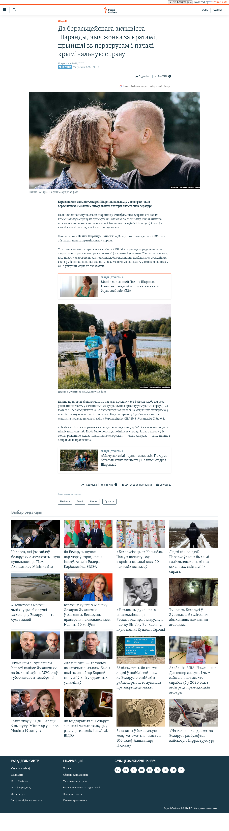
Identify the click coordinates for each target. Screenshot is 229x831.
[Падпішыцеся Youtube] (141, 770)
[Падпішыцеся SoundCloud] (157, 770)
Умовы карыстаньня (75, 800)
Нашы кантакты (72, 794)
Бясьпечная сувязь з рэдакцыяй (81, 788)
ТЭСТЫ (204, 10)
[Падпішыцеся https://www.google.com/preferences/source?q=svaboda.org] (117, 770)
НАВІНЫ (217, 10)
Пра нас (67, 768)
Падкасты (17, 775)
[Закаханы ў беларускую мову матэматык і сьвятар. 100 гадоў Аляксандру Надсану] (141, 713)
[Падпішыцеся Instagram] (165, 770)
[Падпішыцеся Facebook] (125, 770)
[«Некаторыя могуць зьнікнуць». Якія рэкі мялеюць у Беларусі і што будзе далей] (35, 587)
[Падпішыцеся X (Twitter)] (133, 770)
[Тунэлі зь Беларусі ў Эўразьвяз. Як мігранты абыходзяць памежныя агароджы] (193, 592)
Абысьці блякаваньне (75, 775)
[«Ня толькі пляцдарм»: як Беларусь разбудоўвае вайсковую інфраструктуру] (193, 713)
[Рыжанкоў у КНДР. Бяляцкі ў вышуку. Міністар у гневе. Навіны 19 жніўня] (35, 703)
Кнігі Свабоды (19, 781)
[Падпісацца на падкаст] (149, 770)
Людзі (62, 21)
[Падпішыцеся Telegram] (173, 770)
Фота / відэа (18, 794)
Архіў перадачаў (21, 788)
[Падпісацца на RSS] (181, 770)
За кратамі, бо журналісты (27, 800)
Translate (221, 2)
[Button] (143, 76)
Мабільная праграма (75, 781)
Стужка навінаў (20, 768)
